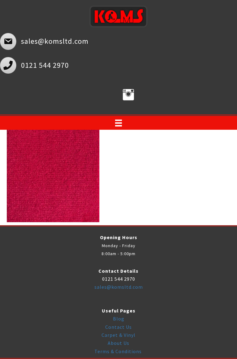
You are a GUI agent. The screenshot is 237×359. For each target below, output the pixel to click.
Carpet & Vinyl (118, 335)
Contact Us (118, 327)
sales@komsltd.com (118, 287)
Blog (118, 319)
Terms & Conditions (118, 351)
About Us (118, 343)
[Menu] (118, 122)
